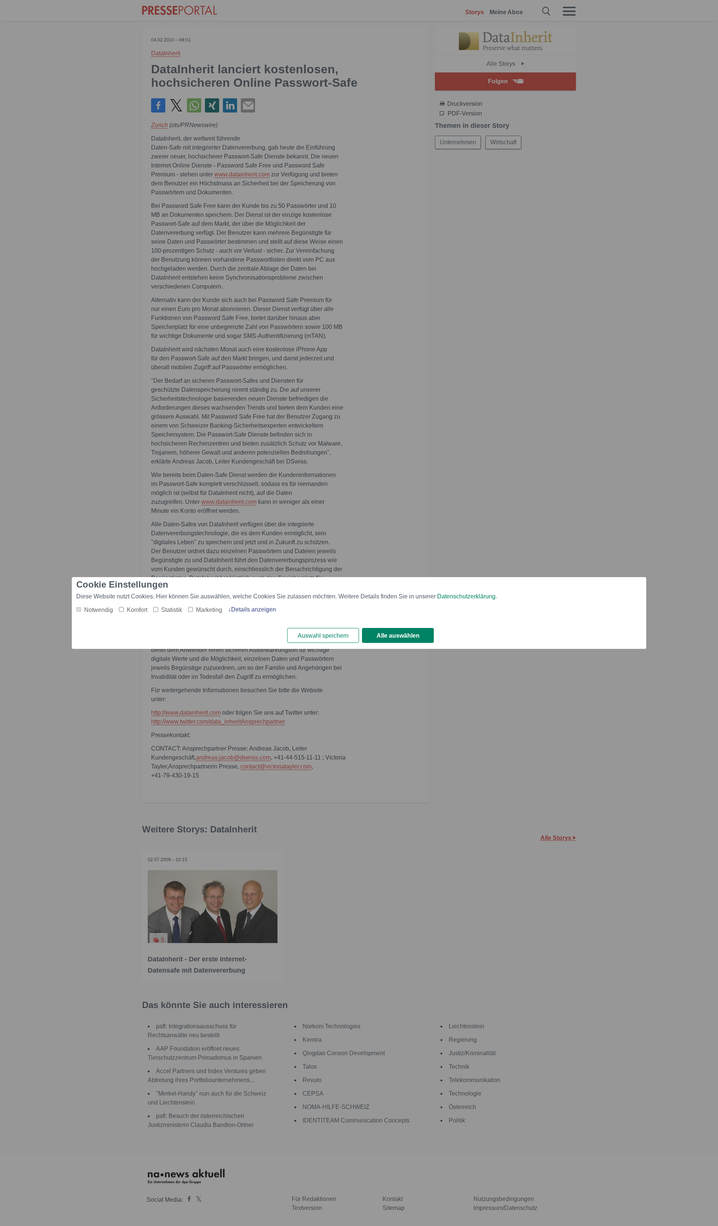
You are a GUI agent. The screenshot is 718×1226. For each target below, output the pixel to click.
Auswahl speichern (323, 635)
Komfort (137, 610)
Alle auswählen (398, 635)
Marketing (209, 610)
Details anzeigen (253, 609)
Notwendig (98, 610)
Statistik (171, 610)
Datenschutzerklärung (466, 596)
